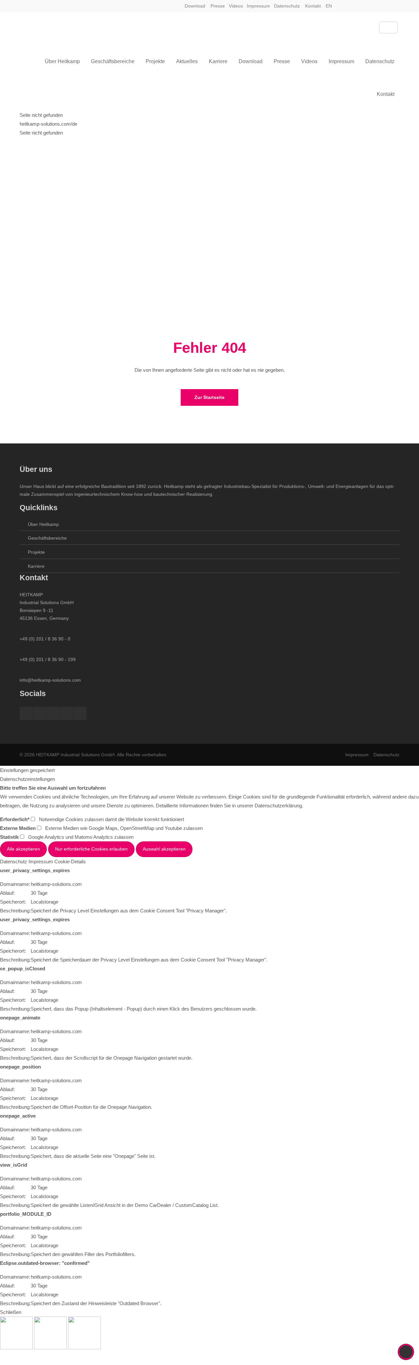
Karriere (36, 566)
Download (195, 6)
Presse (217, 6)
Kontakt (313, 6)
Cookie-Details (70, 861)
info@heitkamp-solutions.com (50, 680)
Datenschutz (287, 6)
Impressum (258, 6)
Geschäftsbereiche (47, 538)
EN (329, 6)
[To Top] (406, 1352)
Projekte (36, 552)
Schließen (10, 1312)
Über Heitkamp (43, 524)
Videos (236, 6)
